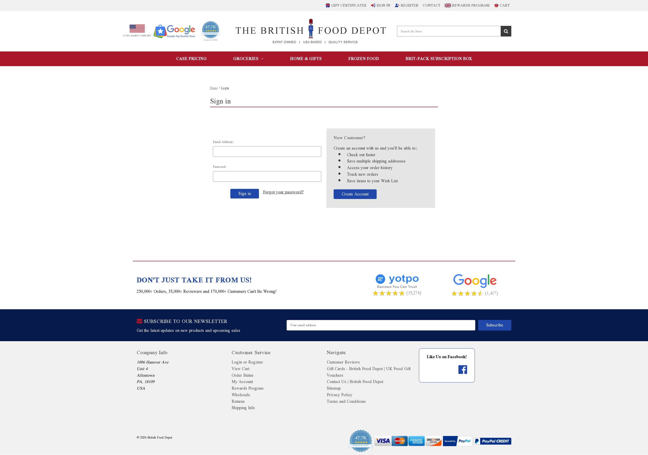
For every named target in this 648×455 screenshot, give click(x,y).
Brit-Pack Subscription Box (439, 58)
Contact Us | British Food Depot (355, 381)
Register (409, 5)
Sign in (383, 5)
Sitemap (334, 388)
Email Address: (223, 141)
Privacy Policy (339, 394)
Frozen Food (363, 58)
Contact (431, 5)
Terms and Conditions (346, 401)
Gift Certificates (348, 5)
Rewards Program (470, 5)
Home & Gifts (306, 58)
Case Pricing (191, 58)
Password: (220, 166)
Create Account (355, 194)
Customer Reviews (343, 362)
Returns (238, 401)
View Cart (240, 368)
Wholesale (241, 394)
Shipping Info (243, 407)
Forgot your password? (283, 192)
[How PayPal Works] (457, 441)
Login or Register (247, 362)
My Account (242, 381)
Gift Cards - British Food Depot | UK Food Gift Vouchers (369, 372)
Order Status (242, 375)
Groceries (245, 58)
